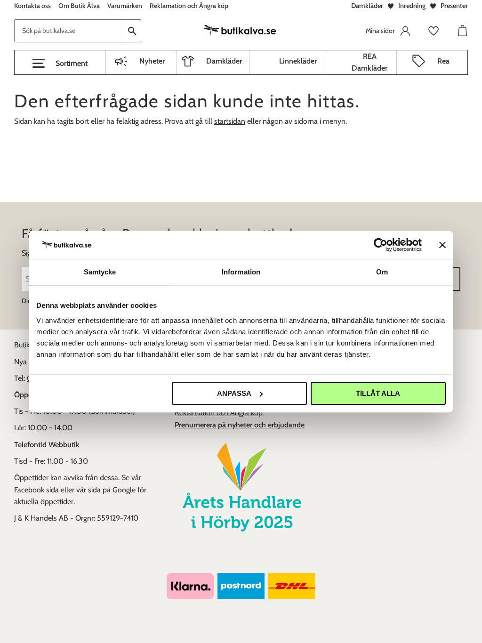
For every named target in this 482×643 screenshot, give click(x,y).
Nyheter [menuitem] (152, 60)
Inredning (412, 5)
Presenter (454, 5)
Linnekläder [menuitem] (298, 60)
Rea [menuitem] (443, 60)
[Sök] (132, 30)
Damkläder (367, 5)
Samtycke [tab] (100, 272)
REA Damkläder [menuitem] (369, 62)
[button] (60, 63)
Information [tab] (241, 272)
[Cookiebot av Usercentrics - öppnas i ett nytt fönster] (380, 245)
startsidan (229, 121)
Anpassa (234, 393)
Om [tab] (382, 272)
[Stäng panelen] (442, 244)
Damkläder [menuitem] (224, 60)
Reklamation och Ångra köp (219, 412)
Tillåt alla (378, 393)
